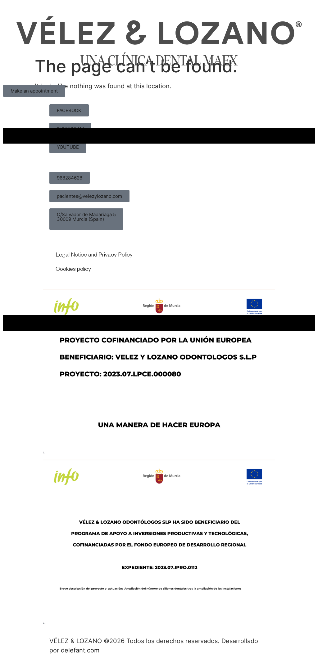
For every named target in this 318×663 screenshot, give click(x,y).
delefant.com (80, 650)
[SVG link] (159, 41)
